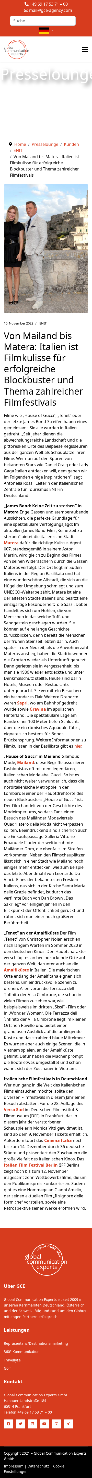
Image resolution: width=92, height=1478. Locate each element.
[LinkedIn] (32, 1423)
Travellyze (12, 1360)
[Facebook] (8, 1423)
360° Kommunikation (22, 1351)
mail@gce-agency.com (50, 10)
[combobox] (43, 21)
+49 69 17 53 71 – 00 (49, 4)
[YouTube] (44, 1423)
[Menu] (85, 49)
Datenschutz (38, 1466)
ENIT (43, 323)
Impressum (14, 1466)
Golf (7, 1368)
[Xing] (68, 1423)
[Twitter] (20, 1423)
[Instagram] (56, 1423)
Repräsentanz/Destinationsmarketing (36, 1343)
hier (77, 746)
